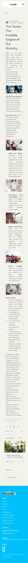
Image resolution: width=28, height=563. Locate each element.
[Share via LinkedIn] (14, 426)
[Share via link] (18, 426)
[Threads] (4, 551)
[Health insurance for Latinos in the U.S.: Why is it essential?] (14, 447)
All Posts (6, 13)
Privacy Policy (6, 557)
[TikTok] (2, 550)
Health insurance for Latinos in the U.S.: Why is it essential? (14, 456)
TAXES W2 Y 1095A (8, 523)
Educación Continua (8, 520)
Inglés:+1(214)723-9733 (9, 531)
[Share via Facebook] (6, 426)
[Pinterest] (2, 551)
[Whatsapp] (2, 547)
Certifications (6, 512)
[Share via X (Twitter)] (10, 426)
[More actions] (21, 22)
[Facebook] (4, 547)
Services (5, 504)
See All (20, 438)
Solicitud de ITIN (7, 517)
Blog (3, 509)
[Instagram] (2, 548)
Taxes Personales (8, 515)
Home (4, 501)
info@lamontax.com (8, 533)
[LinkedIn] (4, 548)
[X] (4, 550)
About (4, 507)
